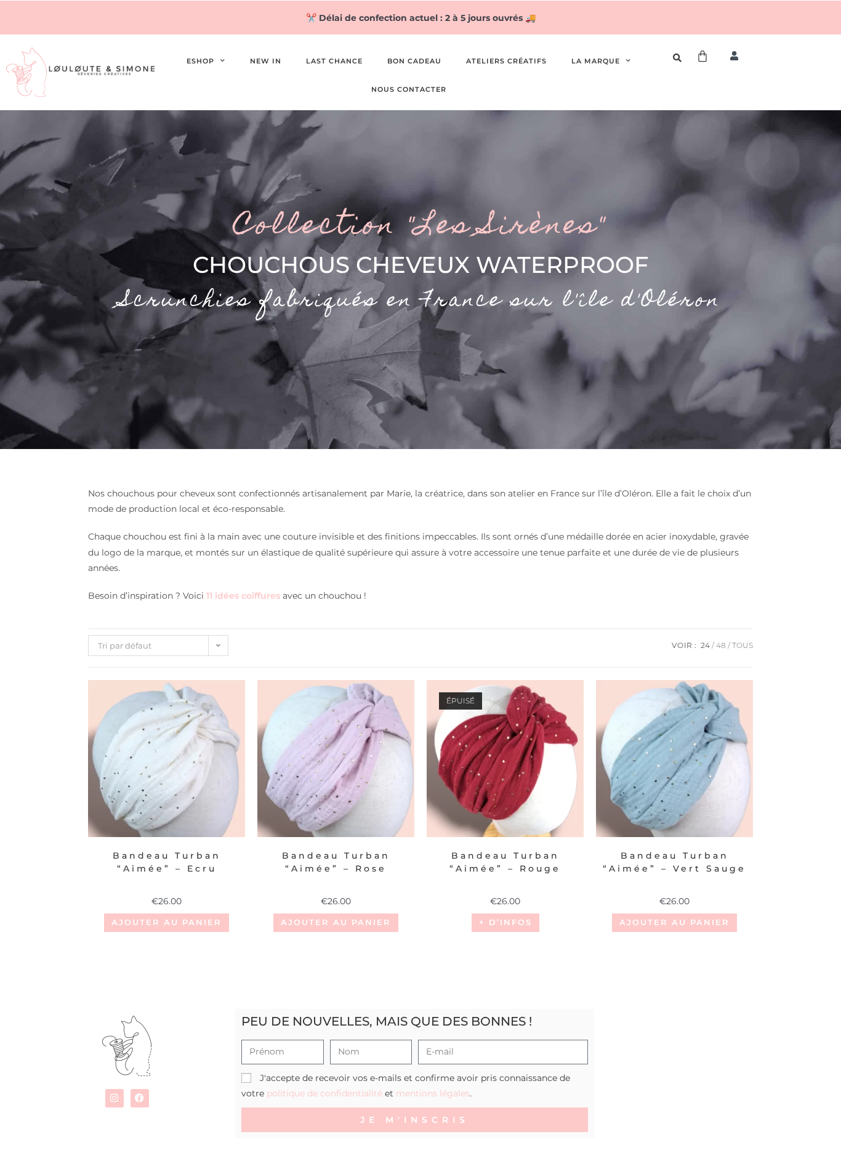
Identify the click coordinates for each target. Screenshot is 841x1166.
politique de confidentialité (324, 1093)
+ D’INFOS (505, 922)
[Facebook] (140, 1098)
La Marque (595, 61)
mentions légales (433, 1093)
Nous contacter (408, 89)
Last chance (334, 61)
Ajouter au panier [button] (166, 922)
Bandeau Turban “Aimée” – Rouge (505, 862)
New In (265, 61)
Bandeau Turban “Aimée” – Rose (336, 862)
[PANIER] (703, 56)
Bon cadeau (414, 61)
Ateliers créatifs (506, 61)
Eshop (200, 61)
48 (721, 645)
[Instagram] (114, 1098)
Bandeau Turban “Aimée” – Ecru (167, 862)
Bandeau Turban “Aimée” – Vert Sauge (674, 862)
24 (705, 645)
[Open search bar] (679, 58)
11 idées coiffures (243, 595)
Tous (742, 645)
